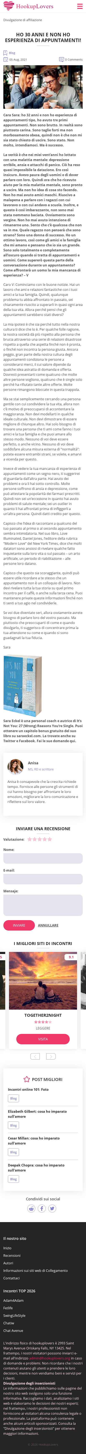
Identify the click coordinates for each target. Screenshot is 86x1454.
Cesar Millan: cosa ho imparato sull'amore (34, 1141)
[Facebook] (42, 1208)
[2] (34, 839)
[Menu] (80, 6)
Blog (12, 53)
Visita (43, 1039)
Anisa (33, 762)
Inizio (7, 1248)
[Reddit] (31, 1208)
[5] (49, 839)
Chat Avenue (13, 1330)
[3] (39, 839)
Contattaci (11, 1278)
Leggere (43, 1028)
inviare (19, 925)
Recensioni (11, 1255)
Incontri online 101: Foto (28, 1089)
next (51, 1056)
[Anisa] (15, 767)
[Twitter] (52, 1208)
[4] (44, 839)
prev (35, 1056)
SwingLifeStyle (14, 1315)
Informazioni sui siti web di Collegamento (35, 1270)
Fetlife (8, 1308)
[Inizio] (28, 6)
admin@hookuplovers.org (49, 1358)
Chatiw (8, 1323)
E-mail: (9, 870)
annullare (48, 925)
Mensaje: (10, 891)
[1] (29, 839)
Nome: (8, 849)
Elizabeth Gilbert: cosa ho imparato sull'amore (37, 1114)
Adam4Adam (13, 1300)
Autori (8, 1263)
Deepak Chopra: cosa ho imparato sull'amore (36, 1168)
